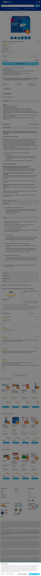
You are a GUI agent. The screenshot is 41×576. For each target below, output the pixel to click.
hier (30, 569)
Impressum (3, 574)
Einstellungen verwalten (22, 574)
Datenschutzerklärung (10, 574)
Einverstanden (34, 574)
